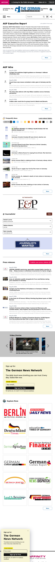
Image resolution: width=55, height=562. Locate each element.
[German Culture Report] (40, 463)
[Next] (48, 345)
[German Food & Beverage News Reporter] (15, 498)
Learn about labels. (45, 118)
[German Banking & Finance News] (40, 446)
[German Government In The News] (40, 498)
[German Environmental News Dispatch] (40, 480)
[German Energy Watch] (15, 480)
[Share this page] (51, 16)
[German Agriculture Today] (15, 446)
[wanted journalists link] (27, 205)
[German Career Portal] (15, 463)
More (46, 57)
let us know (23, 51)
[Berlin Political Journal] (15, 411)
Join (49, 214)
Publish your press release (39, 262)
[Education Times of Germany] (40, 429)
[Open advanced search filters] (47, 16)
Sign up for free (20, 388)
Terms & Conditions (28, 390)
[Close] (28, 530)
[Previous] (7, 345)
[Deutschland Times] (15, 429)
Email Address (11, 382)
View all (51, 2)
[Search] (43, 16)
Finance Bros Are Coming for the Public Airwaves (17, 2)
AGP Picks (4, 2)
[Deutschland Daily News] (40, 411)
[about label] (12, 132)
